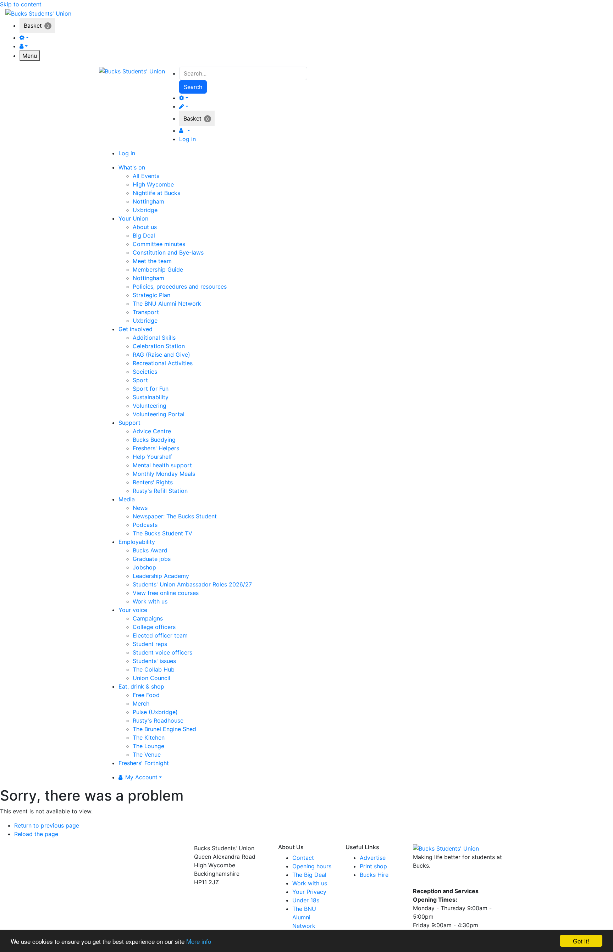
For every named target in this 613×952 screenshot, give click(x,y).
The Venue (147, 754)
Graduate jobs (152, 558)
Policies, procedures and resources (180, 286)
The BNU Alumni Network (167, 303)
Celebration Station (159, 346)
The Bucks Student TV (162, 533)
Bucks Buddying (154, 439)
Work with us (150, 601)
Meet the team (152, 261)
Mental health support (162, 465)
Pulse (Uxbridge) (155, 712)
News (140, 507)
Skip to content (21, 4)
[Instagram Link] (432, 880)
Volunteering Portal (158, 414)
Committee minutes (159, 243)
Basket (33, 25)
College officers (154, 626)
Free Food (146, 694)
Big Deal (144, 235)
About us (145, 226)
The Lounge (148, 746)
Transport (146, 312)
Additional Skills (154, 337)
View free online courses (166, 592)
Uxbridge (145, 209)
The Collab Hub (154, 669)
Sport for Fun (151, 388)
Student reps (150, 643)
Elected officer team (160, 635)
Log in (187, 139)
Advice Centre (152, 431)
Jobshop (144, 567)
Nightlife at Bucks (156, 192)
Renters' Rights (153, 482)
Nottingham (148, 201)
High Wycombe (153, 184)
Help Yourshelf (152, 456)
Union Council (151, 677)
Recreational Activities (163, 363)
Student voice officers (162, 652)
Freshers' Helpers (156, 448)
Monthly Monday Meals (164, 473)
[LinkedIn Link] (445, 880)
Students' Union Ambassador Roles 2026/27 (192, 584)
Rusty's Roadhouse (158, 720)
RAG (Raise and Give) (161, 354)
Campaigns (148, 618)
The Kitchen (149, 737)
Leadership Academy (161, 575)
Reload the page (36, 833)
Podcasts (145, 524)
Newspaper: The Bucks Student (175, 516)
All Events (146, 175)
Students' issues (154, 660)
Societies (145, 371)
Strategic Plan (151, 295)
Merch (141, 703)
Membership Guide (158, 269)
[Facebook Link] (419, 880)
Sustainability (151, 397)
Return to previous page (46, 825)
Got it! (581, 940)
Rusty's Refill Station (160, 490)
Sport (140, 380)
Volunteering (149, 405)
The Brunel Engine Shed (164, 729)
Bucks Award (150, 550)
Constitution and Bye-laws (168, 252)
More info (198, 941)
